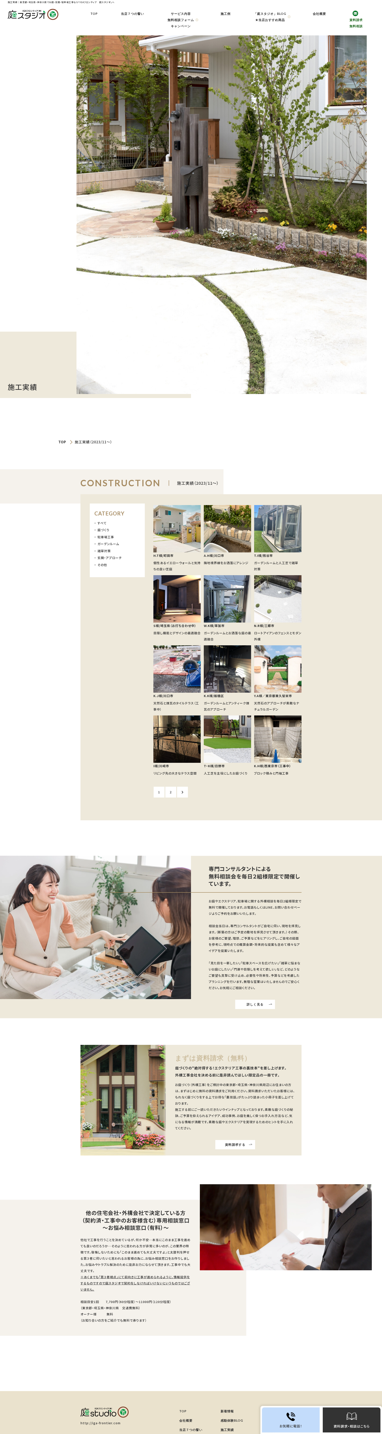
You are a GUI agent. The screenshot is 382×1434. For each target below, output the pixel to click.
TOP (94, 13)
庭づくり (103, 530)
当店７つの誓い (132, 13)
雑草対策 (104, 551)
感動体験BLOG (232, 1420)
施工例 (226, 13)
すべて (102, 523)
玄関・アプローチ (109, 558)
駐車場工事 (105, 537)
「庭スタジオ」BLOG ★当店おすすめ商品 (270, 17)
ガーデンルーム (108, 544)
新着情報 (227, 1411)
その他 (102, 565)
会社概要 (319, 13)
